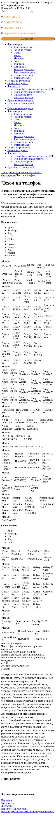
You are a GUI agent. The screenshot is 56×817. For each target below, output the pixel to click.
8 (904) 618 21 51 (13, 17)
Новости (5, 811)
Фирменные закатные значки (19, 33)
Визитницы (20, 66)
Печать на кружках (17, 83)
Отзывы (15, 811)
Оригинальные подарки (20, 100)
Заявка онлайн (28, 39)
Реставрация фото (23, 97)
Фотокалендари (22, 78)
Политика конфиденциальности (37, 811)
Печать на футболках (18, 80)
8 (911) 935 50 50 (13, 22)
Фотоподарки (14, 44)
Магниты (19, 58)
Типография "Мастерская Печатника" (21, 172)
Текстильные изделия (25, 72)
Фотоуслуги (13, 86)
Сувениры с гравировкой (20, 103)
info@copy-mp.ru (12, 27)
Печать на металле (23, 75)
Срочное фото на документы (29, 92)
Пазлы (17, 52)
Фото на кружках (23, 47)
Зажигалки (19, 64)
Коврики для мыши (24, 69)
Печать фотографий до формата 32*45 (34, 89)
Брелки (17, 55)
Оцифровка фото (23, 94)
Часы (16, 61)
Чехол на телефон (23, 50)
